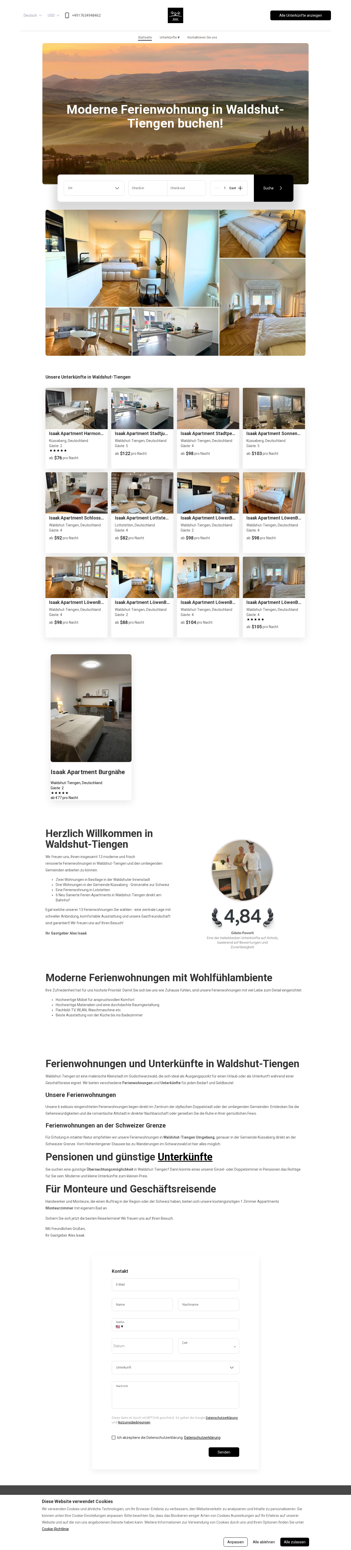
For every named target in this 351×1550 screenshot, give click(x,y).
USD (51, 15)
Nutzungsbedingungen (134, 1422)
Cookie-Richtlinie (55, 1529)
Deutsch (30, 15)
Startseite (145, 37)
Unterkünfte (170, 37)
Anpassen (235, 1542)
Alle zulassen (295, 1542)
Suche (268, 188)
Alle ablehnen (264, 1542)
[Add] (240, 188)
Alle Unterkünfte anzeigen (300, 15)
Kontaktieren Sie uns (202, 37)
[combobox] (94, 188)
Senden (224, 1452)
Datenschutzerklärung (222, 1418)
